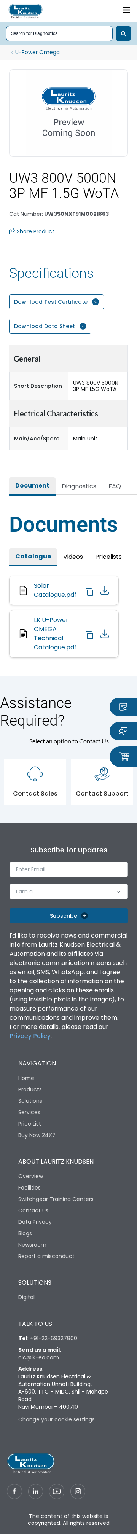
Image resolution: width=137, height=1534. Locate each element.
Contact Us (33, 1210)
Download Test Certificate (51, 302)
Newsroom (32, 1245)
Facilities (29, 1187)
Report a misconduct (46, 1256)
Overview (30, 1176)
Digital (26, 1297)
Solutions (30, 1101)
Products (30, 1089)
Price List (29, 1123)
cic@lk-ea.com (38, 1357)
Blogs (25, 1233)
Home (26, 1078)
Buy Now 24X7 (37, 1135)
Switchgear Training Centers (56, 1199)
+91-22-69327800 (53, 1338)
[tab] (32, 486)
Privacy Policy (30, 1036)
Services (29, 1112)
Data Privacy (35, 1222)
